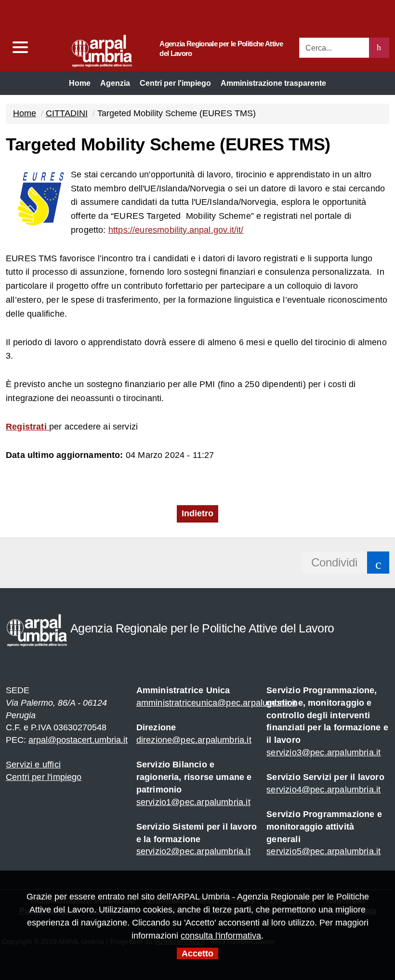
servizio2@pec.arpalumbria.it (193, 851)
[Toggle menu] (20, 47)
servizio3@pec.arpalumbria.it (323, 752)
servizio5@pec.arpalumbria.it (323, 851)
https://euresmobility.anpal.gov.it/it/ (176, 230)
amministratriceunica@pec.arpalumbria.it (216, 703)
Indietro (197, 513)
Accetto (197, 953)
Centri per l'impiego (44, 777)
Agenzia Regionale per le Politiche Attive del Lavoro (221, 48)
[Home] (83, 48)
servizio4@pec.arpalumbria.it (323, 789)
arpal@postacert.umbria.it (78, 740)
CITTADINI (67, 113)
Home (24, 113)
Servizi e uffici (33, 764)
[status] (379, 48)
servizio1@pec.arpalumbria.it (193, 802)
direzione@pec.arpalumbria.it (193, 740)
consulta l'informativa (221, 935)
